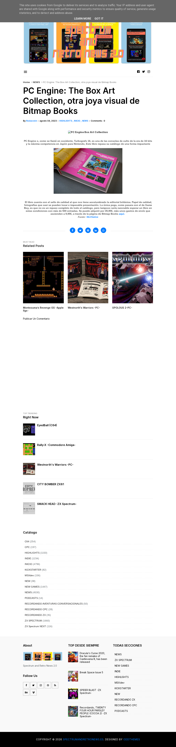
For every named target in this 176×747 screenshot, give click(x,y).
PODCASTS (31, 598)
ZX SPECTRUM (33, 620)
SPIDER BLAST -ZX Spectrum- (90, 691)
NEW (27, 581)
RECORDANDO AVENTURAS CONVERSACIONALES (54, 603)
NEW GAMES (32, 586)
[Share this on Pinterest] (88, 230)
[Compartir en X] (80, 230)
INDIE (28, 558)
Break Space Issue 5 (91, 672)
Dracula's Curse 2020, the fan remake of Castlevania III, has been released (93, 657)
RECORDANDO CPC (36, 609)
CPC (27, 547)
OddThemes (131, 739)
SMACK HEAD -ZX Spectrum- (56, 504)
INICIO (77, 120)
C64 (27, 541)
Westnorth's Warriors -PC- (55, 464)
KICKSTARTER (33, 569)
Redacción (31, 120)
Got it (99, 18)
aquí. (122, 213)
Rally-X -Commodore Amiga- (56, 445)
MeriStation (92, 217)
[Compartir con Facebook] (72, 230)
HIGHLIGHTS (66, 120)
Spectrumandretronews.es (83, 739)
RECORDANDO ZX (35, 615)
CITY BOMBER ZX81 (50, 484)
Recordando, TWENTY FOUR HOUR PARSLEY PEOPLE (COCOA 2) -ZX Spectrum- (93, 712)
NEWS (36, 82)
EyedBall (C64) (47, 425)
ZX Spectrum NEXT (35, 626)
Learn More (82, 18)
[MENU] (25, 72)
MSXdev (29, 575)
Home (26, 82)
